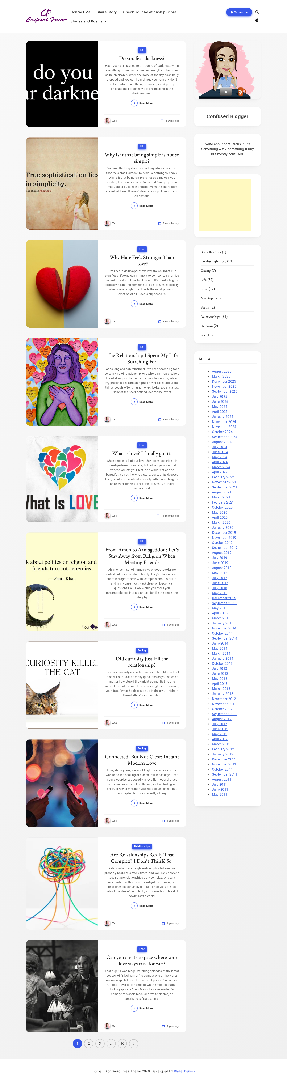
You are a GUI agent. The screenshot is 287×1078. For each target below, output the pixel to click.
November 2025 (224, 387)
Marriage (207, 298)
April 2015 (220, 613)
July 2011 (219, 784)
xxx (114, 120)
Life (142, 50)
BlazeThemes (184, 1071)
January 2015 (222, 623)
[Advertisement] (225, 205)
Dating (142, 650)
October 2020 (222, 507)
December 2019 (224, 533)
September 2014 (224, 638)
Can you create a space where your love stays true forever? (142, 960)
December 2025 (224, 381)
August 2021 (222, 492)
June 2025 (220, 402)
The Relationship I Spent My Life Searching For (142, 358)
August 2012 (222, 719)
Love (142, 249)
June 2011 (220, 789)
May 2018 (219, 573)
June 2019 (220, 563)
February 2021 (223, 502)
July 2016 (219, 588)
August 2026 (222, 371)
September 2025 (224, 392)
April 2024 (220, 462)
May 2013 (219, 679)
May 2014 (219, 648)
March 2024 (221, 467)
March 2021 (221, 497)
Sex (203, 335)
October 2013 (222, 664)
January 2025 (222, 417)
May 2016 (219, 593)
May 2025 (219, 407)
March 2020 (221, 523)
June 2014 (220, 643)
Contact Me (80, 12)
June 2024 (220, 452)
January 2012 (222, 754)
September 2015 (224, 603)
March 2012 (221, 744)
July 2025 (219, 397)
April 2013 (220, 684)
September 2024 (224, 437)
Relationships (142, 846)
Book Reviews (211, 252)
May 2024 (219, 457)
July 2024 (219, 447)
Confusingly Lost (213, 261)
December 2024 (224, 422)
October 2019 (222, 543)
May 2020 (219, 512)
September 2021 (224, 487)
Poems (205, 307)
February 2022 (223, 477)
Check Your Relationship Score (149, 12)
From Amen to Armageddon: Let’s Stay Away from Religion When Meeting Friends (142, 555)
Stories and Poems (86, 21)
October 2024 (222, 432)
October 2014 (222, 633)
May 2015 (219, 608)
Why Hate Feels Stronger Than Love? (142, 260)
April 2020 (220, 517)
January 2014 (222, 659)
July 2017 (219, 578)
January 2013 (222, 694)
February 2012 (223, 749)
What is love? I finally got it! (142, 453)
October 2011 (222, 769)
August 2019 (222, 553)
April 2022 (220, 472)
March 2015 (221, 618)
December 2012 (224, 699)
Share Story (107, 12)
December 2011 (224, 759)
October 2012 (222, 709)
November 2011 (224, 764)
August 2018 (222, 568)
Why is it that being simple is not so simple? (142, 157)
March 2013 (221, 689)
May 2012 (219, 734)
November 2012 (224, 704)
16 (122, 1043)
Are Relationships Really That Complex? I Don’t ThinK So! (142, 857)
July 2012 (219, 724)
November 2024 (224, 427)
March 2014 (221, 653)
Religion (207, 325)
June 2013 (220, 674)
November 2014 (224, 628)
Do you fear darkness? (142, 58)
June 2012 (220, 729)
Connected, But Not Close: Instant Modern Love (142, 759)
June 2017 (220, 583)
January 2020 (222, 528)
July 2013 (219, 669)
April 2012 (220, 739)
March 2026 (221, 376)
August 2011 (222, 779)
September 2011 (224, 774)
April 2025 (220, 412)
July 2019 (219, 558)
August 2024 (222, 442)
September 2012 (224, 714)
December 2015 (224, 598)
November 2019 (224, 538)
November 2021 (224, 482)
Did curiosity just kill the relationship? (142, 661)
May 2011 (219, 795)
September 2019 (224, 548)
